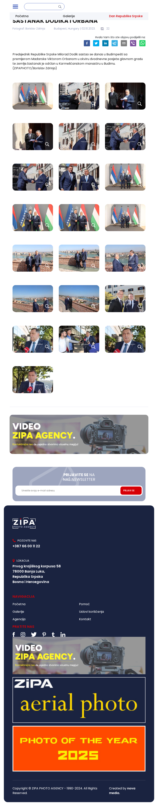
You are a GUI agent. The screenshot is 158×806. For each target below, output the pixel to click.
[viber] (133, 43)
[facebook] (87, 43)
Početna (22, 16)
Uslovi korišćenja (91, 611)
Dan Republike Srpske (126, 16)
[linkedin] (105, 43)
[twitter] (96, 43)
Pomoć (84, 604)
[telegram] (115, 43)
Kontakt (85, 619)
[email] (124, 43)
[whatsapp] (142, 43)
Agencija (19, 619)
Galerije (69, 16)
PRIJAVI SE (128, 490)
